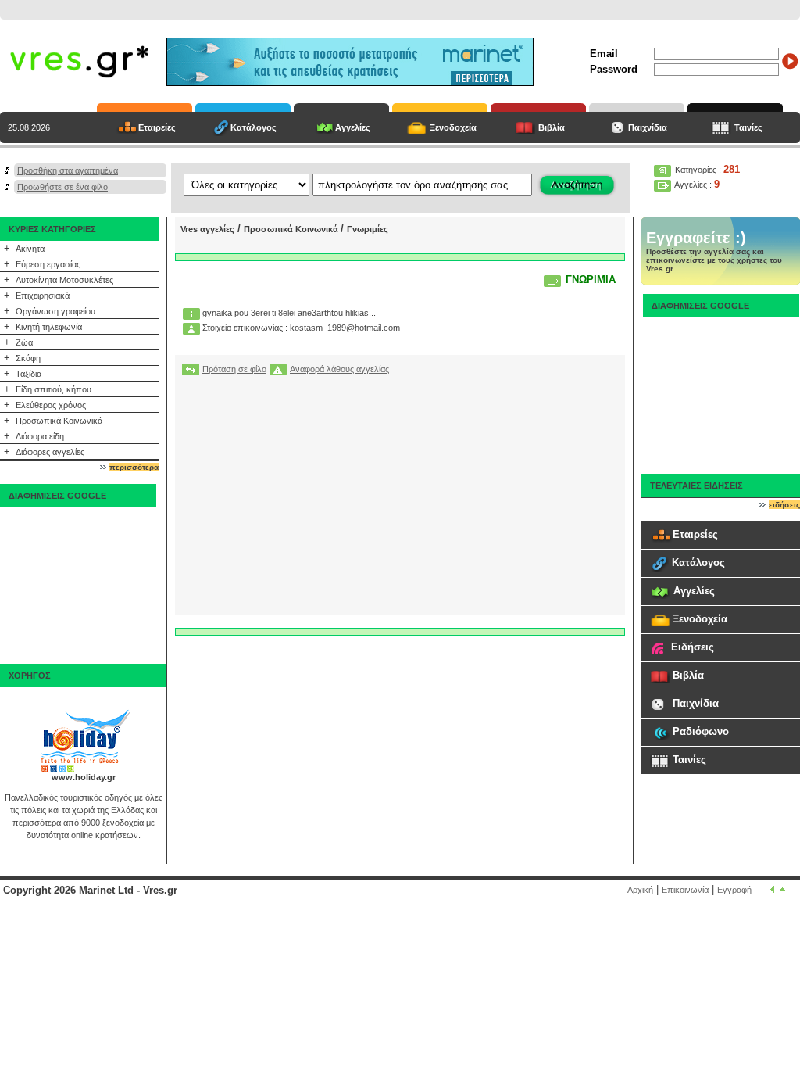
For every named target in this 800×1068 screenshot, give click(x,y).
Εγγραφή (734, 889)
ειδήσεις (784, 504)
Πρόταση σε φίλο (234, 369)
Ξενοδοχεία (453, 127)
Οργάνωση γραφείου (55, 311)
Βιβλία (551, 127)
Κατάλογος (253, 127)
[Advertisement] (78, 585)
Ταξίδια (28, 373)
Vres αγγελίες (207, 229)
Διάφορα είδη (40, 436)
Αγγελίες (352, 127)
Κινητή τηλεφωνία (49, 327)
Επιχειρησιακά (43, 295)
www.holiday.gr (84, 777)
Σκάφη (28, 358)
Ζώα (24, 342)
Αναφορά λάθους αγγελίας (339, 369)
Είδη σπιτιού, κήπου (53, 389)
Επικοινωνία (685, 889)
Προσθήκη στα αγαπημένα (67, 170)
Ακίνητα (30, 248)
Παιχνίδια (647, 127)
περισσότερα (134, 467)
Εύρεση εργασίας (48, 264)
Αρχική (640, 889)
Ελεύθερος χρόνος (51, 405)
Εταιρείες (157, 127)
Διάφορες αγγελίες (50, 452)
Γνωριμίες (367, 229)
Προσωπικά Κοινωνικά (59, 420)
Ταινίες (748, 127)
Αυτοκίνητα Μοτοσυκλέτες (64, 280)
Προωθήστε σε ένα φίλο (62, 187)
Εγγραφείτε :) (696, 237)
